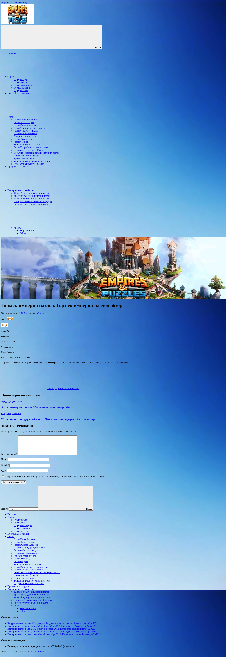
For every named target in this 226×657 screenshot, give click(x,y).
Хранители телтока (24, 158)
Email (5, 465)
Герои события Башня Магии (29, 150)
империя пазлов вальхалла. (28, 144)
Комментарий (9, 454)
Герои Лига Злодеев (24, 122)
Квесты (17, 227)
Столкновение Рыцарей (26, 155)
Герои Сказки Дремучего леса (29, 128)
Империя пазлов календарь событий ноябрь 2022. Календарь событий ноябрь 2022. (51, 628)
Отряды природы (23, 85)
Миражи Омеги (28, 230)
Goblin (41, 313)
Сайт (3, 470)
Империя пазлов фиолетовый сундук (33, 201)
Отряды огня (20, 82)
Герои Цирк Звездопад (25, 119)
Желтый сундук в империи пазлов (32, 193)
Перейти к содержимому (14, 2)
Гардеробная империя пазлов (29, 164)
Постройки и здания (18, 93)
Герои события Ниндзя (26, 130)
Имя (4, 459)
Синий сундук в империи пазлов (31, 204)
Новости (11, 53)
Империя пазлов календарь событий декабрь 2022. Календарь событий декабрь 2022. (52, 626)
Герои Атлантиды (23, 139)
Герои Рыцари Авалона (26, 125)
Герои (10, 117)
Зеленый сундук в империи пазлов (32, 198)
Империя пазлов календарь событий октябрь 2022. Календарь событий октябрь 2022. (52, 631)
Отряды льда (20, 79)
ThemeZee (38, 651)
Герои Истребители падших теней (31, 147)
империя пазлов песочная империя (32, 161)
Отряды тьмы (21, 90)
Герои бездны (21, 141)
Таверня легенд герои (25, 136)
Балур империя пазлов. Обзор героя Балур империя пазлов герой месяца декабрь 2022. (52, 623)
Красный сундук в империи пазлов (32, 196)
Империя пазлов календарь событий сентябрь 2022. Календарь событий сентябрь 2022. (53, 634)
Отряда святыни (22, 87)
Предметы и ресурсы (18, 166)
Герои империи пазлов (25, 133)
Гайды (23, 233)
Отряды (11, 76)
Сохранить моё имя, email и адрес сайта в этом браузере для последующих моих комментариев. (55, 476)
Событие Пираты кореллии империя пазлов (37, 152)
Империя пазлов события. (21, 190)
